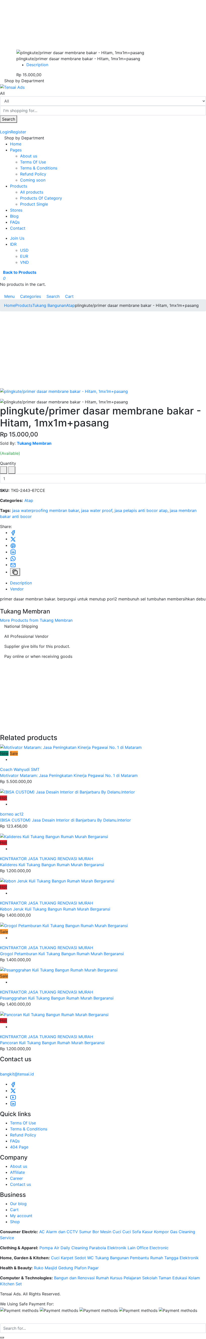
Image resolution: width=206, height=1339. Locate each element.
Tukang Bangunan (49, 305)
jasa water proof (96, 510)
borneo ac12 (12, 814)
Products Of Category (41, 198)
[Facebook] (13, 1084)
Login (5, 131)
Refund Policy (33, 173)
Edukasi (179, 1277)
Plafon (80, 1267)
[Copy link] (15, 572)
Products (18, 186)
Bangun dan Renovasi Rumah (81, 1277)
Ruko (38, 1267)
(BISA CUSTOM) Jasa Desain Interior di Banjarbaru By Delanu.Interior (65, 820)
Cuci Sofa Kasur (137, 1231)
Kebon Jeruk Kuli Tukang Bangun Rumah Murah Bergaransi (55, 909)
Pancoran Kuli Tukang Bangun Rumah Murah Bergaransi (52, 1042)
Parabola (97, 1247)
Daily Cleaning (74, 1247)
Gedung (65, 1267)
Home (15, 143)
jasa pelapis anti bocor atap (141, 510)
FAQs (15, 222)
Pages (16, 149)
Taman (165, 1277)
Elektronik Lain (121, 1247)
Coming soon (32, 180)
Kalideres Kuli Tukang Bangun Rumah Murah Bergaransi (52, 864)
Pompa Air (49, 1247)
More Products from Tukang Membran (36, 620)
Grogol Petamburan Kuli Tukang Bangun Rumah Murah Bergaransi (62, 953)
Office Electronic (153, 1247)
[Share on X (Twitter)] (13, 538)
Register (18, 131)
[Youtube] (13, 1096)
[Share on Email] (13, 564)
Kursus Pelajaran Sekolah (133, 1277)
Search (8, 119)
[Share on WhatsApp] (13, 558)
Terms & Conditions (38, 167)
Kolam (194, 1277)
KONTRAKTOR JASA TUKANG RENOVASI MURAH (46, 858)
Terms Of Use (33, 161)
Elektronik (189, 1257)
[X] (13, 1090)
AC (42, 1231)
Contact (17, 228)
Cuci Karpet (62, 1257)
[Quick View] (11, 759)
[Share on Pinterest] (13, 545)
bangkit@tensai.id (17, 1074)
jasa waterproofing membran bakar (45, 510)
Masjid (51, 1267)
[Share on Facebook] (13, 532)
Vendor (17, 588)
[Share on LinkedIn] (13, 551)
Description (37, 64)
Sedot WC (84, 1257)
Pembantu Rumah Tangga (154, 1257)
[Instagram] (13, 1103)
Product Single (34, 204)
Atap (70, 305)
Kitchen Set (11, 1283)
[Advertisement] (103, 350)
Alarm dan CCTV (62, 1231)
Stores (16, 210)
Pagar (93, 1267)
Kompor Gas (165, 1231)
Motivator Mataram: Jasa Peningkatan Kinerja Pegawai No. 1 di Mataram (69, 775)
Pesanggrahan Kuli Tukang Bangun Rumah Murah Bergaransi (57, 998)
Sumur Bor (89, 1231)
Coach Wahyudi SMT (19, 769)
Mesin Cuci (110, 1231)
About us (28, 155)
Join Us (17, 238)
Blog (14, 216)
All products (31, 192)
